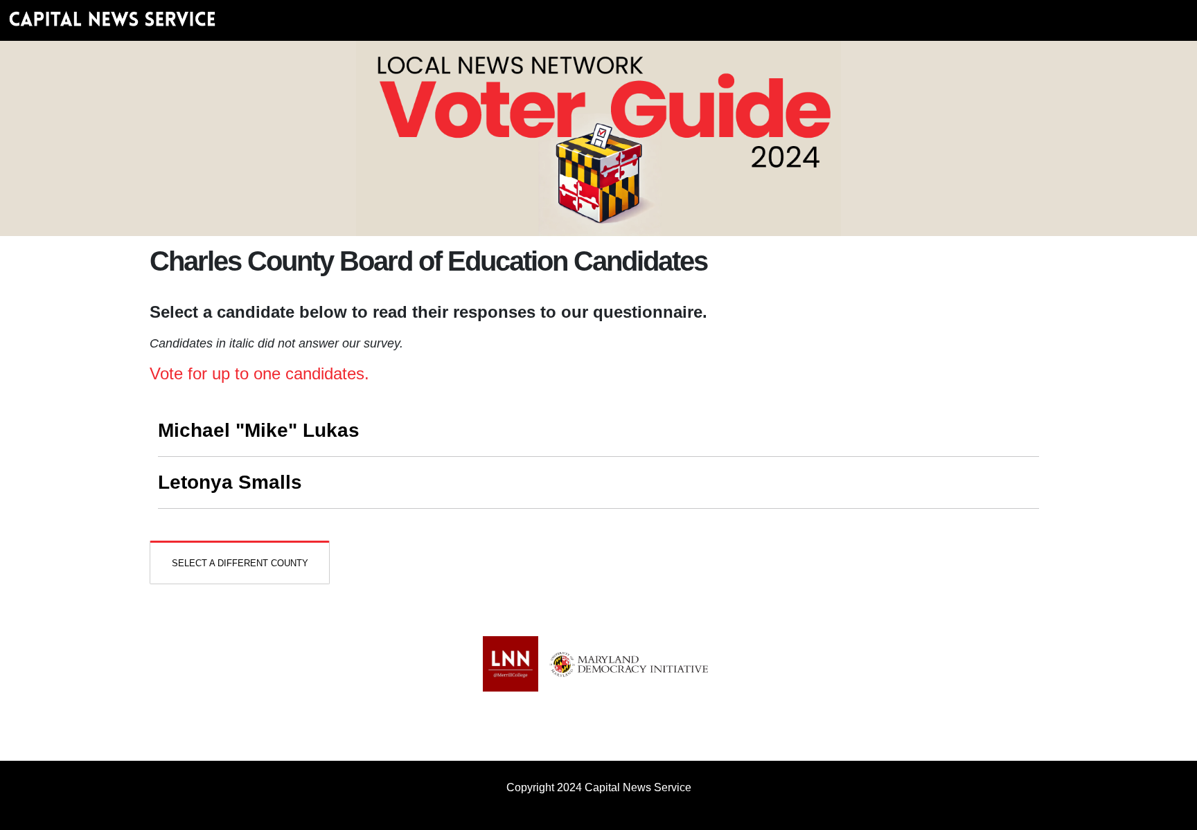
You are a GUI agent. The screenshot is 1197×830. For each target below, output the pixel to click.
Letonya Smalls (230, 482)
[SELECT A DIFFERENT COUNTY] (240, 551)
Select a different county (240, 563)
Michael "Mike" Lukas (259, 430)
